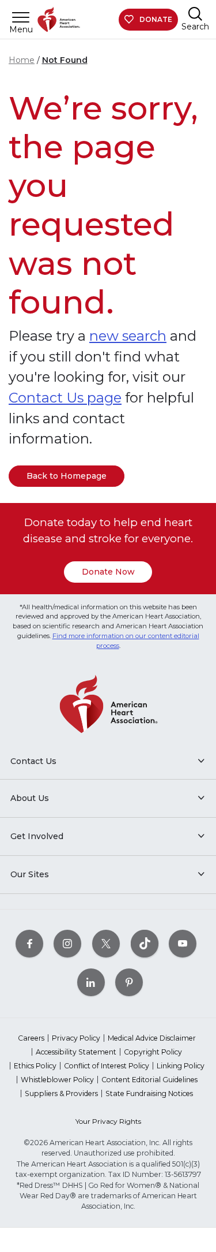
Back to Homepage (66, 476)
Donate (155, 19)
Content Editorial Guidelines (149, 1079)
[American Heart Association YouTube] (183, 944)
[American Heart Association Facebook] (29, 944)
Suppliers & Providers (61, 1093)
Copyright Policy (153, 1052)
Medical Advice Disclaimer (152, 1038)
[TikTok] (145, 944)
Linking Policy (180, 1065)
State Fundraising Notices (149, 1093)
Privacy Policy (76, 1038)
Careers (31, 1038)
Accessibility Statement (76, 1052)
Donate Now (108, 572)
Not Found (65, 60)
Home (22, 60)
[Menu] (21, 17)
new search (127, 335)
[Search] (195, 13)
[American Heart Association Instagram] (67, 944)
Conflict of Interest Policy (106, 1065)
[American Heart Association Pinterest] (129, 982)
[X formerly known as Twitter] (106, 944)
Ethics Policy (35, 1065)
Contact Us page (65, 397)
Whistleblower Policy (57, 1079)
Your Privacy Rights (108, 1121)
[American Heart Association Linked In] (91, 982)
